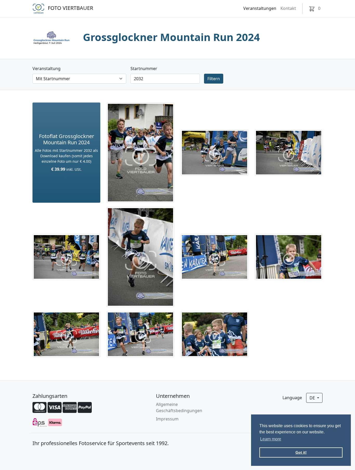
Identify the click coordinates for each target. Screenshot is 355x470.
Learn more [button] (270, 439)
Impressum (167, 419)
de (313, 398)
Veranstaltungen (259, 8)
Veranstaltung (46, 68)
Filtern (213, 78)
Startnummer (143, 68)
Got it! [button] (301, 452)
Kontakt (288, 8)
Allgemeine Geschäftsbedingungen (179, 407)
